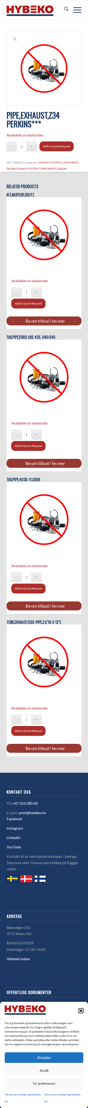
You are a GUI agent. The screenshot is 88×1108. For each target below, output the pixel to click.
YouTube (14, 847)
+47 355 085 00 (25, 803)
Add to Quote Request (56, 146)
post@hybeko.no (32, 812)
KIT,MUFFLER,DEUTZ (20, 194)
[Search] (64, 9)
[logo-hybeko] (36, 9)
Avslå (44, 1071)
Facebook (14, 818)
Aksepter (44, 1058)
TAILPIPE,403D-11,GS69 (23, 479)
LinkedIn (14, 837)
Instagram (15, 828)
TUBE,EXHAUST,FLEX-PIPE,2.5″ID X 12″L (34, 622)
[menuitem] (64, 9)
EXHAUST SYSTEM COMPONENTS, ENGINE (42, 168)
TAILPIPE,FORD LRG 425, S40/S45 (31, 337)
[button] (81, 1010)
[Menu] (75, 9)
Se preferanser (44, 1083)
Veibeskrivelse (18, 958)
